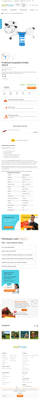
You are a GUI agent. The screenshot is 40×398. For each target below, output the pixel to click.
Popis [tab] (13, 140)
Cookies (32, 357)
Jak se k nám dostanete (5, 376)
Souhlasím (20, 395)
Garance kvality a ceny (25, 360)
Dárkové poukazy (28, 0)
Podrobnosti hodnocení (12, 67)
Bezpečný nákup (24, 357)
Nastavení (20, 393)
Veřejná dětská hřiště (25, 174)
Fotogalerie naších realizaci (6, 382)
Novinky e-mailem (25, 382)
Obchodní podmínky (25, 368)
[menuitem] (18, 4)
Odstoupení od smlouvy (26, 355)
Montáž (33, 0)
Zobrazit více (4, 74)
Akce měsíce (24, 374)
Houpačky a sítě (4, 362)
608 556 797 (9, 287)
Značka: (7, 69)
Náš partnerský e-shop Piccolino (7, 368)
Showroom (3, 374)
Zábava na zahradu (13, 357)
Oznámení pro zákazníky (35, 355)
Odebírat (24, 310)
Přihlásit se (27, 380)
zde (25, 391)
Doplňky (3, 364)
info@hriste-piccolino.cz (9, 290)
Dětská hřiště (4, 355)
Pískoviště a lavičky (5, 358)
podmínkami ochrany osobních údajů (21, 314)
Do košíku (31, 87)
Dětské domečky (4, 357)
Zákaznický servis (25, 358)
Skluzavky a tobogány (13, 355)
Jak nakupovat (24, 362)
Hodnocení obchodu (25, 364)
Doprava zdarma (4, 378)
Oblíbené (23, 380)
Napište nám (30, 382)
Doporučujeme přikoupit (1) (22, 140)
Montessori (3, 360)
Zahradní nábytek (12, 358)
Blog (23, 376)
